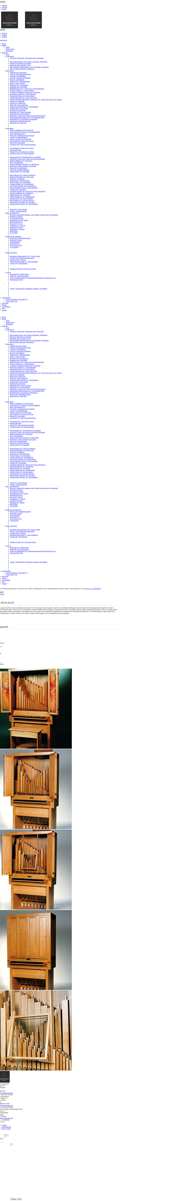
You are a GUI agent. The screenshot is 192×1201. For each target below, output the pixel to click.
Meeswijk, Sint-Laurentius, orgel (20, 65)
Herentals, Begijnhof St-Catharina (20, 63)
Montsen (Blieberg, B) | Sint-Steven (21, 161)
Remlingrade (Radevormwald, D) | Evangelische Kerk (27, 117)
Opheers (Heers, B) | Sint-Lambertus (21, 198)
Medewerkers (10, 49)
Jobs (3, 308)
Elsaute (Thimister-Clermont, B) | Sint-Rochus (24, 164)
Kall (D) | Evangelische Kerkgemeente (22, 258)
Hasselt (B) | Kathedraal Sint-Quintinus (22, 135)
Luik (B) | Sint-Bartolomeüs (18, 137)
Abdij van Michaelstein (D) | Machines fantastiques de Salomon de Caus (33, 278)
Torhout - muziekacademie (18, 211)
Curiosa (8, 272)
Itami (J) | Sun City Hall (17, 83)
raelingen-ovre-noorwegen (18, 72)
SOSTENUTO (14, 243)
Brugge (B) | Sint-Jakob (17, 143)
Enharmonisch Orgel (16, 279)
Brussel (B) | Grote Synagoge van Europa (23, 166)
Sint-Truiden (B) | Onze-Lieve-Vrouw (22, 141)
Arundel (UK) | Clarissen (18, 260)
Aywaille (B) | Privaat (17, 218)
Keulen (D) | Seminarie (17, 101)
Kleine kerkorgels (11, 252)
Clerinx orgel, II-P (11, 301)
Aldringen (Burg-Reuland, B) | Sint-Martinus (24, 107)
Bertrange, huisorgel (16, 216)
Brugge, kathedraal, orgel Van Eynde (21, 130)
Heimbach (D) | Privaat (17, 229)
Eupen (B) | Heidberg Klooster (19, 170)
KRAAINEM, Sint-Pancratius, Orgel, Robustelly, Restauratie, (29, 67)
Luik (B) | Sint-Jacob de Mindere (20, 78)
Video (8, 47)
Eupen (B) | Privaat (16, 240)
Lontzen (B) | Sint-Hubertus (18, 263)
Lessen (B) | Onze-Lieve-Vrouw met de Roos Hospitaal (27, 159)
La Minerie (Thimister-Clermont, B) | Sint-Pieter (25, 92)
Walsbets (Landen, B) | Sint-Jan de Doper (23, 269)
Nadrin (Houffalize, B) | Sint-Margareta (22, 197)
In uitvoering (10, 56)
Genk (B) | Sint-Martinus (18, 76)
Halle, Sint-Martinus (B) (17, 134)
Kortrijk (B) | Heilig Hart (18, 110)
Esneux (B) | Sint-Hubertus (18, 168)
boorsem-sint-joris (15, 150)
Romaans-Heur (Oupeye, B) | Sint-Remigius (24, 204)
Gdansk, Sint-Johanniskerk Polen (20, 74)
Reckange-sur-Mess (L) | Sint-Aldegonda (23, 94)
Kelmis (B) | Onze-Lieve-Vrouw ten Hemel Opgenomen (27, 116)
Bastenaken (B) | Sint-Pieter (18, 87)
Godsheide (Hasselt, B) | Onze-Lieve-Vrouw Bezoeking (27, 191)
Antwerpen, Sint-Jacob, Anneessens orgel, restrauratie (27, 58)
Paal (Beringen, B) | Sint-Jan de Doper (22, 200)
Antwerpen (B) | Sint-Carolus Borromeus (23, 144)
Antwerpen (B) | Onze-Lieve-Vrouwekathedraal (25, 132)
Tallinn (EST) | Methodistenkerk (20, 81)
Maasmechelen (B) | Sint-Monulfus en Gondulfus (25, 157)
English (4, 9)
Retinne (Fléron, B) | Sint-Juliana (20, 182)
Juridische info (6, 1127)
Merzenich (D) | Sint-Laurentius (20, 114)
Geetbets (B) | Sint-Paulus (18, 189)
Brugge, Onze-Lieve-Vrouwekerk (20, 139)
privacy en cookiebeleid (93, 588)
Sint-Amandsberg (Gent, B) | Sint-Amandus (24, 188)
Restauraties (9, 128)
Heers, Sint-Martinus (16, 162)
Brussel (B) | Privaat (16, 224)
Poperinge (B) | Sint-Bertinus (19, 85)
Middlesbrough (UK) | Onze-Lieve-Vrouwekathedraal (27, 89)
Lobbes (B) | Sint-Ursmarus (18, 209)
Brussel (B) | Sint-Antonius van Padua (22, 152)
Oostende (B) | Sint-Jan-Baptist (19, 180)
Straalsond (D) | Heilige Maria (19, 274)
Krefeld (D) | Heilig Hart (17, 103)
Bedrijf (4, 45)
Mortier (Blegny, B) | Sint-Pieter (20, 195)
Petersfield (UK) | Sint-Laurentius (20, 112)
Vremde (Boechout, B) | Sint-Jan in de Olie (23, 98)
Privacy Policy (6, 1129)
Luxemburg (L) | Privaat (17, 225)
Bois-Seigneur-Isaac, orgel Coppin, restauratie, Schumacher (28, 62)
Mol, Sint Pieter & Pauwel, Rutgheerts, (22, 69)
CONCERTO (14, 247)
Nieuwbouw (10, 71)
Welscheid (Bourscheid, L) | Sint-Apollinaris (24, 261)
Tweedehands (6, 297)
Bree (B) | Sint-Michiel (17, 80)
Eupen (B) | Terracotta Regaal (19, 276)
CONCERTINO (15, 242)
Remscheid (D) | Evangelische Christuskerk (23, 119)
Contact (4, 310)
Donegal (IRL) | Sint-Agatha (19, 108)
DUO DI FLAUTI (16, 245)
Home (4, 44)
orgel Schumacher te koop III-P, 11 (17, 299)
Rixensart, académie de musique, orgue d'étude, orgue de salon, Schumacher (34, 215)
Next (19, 1199)
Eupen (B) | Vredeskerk (17, 179)
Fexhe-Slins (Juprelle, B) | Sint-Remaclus (23, 186)
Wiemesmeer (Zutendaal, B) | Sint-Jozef (22, 202)
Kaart (7, 54)
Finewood (5, 303)
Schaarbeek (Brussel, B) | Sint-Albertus (22, 96)
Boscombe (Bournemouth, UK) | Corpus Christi (25, 256)
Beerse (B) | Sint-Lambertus (18, 105)
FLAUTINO (14, 233)
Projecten (5, 53)
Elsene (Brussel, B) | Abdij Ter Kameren (22, 175)
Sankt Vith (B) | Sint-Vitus (18, 123)
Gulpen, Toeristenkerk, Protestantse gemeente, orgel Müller (28, 288)
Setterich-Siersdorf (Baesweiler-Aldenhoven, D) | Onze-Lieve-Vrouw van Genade (36, 99)
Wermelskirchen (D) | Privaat (19, 220)
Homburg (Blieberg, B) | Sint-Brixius (21, 193)
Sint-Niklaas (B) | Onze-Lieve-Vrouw (22, 148)
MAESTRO (14, 231)
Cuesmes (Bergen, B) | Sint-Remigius (22, 184)
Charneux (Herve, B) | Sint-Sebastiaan (22, 153)
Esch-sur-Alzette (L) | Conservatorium (22, 90)
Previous (13, 1199)
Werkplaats (9, 51)
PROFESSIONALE (16, 222)
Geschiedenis (6, 307)
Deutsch (4, 5)
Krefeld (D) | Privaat (16, 227)
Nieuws (4, 305)
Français (4, 7)
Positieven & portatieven (13, 236)
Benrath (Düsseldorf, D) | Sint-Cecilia (22, 177)
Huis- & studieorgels (12, 213)
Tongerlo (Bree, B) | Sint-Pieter (20, 171)
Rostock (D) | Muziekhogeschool (20, 121)
